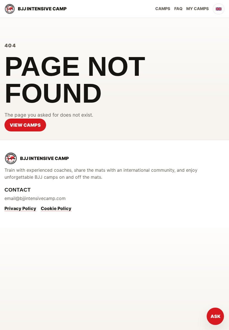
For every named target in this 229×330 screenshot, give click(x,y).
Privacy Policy (20, 208)
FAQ (178, 8)
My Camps (197, 8)
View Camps (25, 125)
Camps (162, 8)
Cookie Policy (56, 208)
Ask (215, 316)
